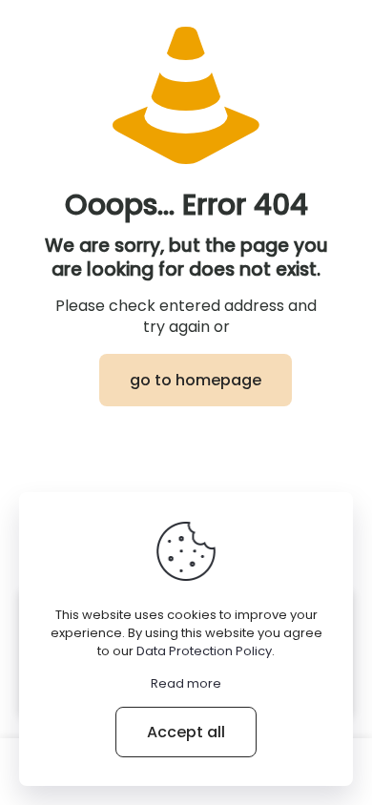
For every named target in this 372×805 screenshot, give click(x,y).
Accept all (186, 732)
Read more (186, 683)
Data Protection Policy (204, 651)
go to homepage (195, 380)
